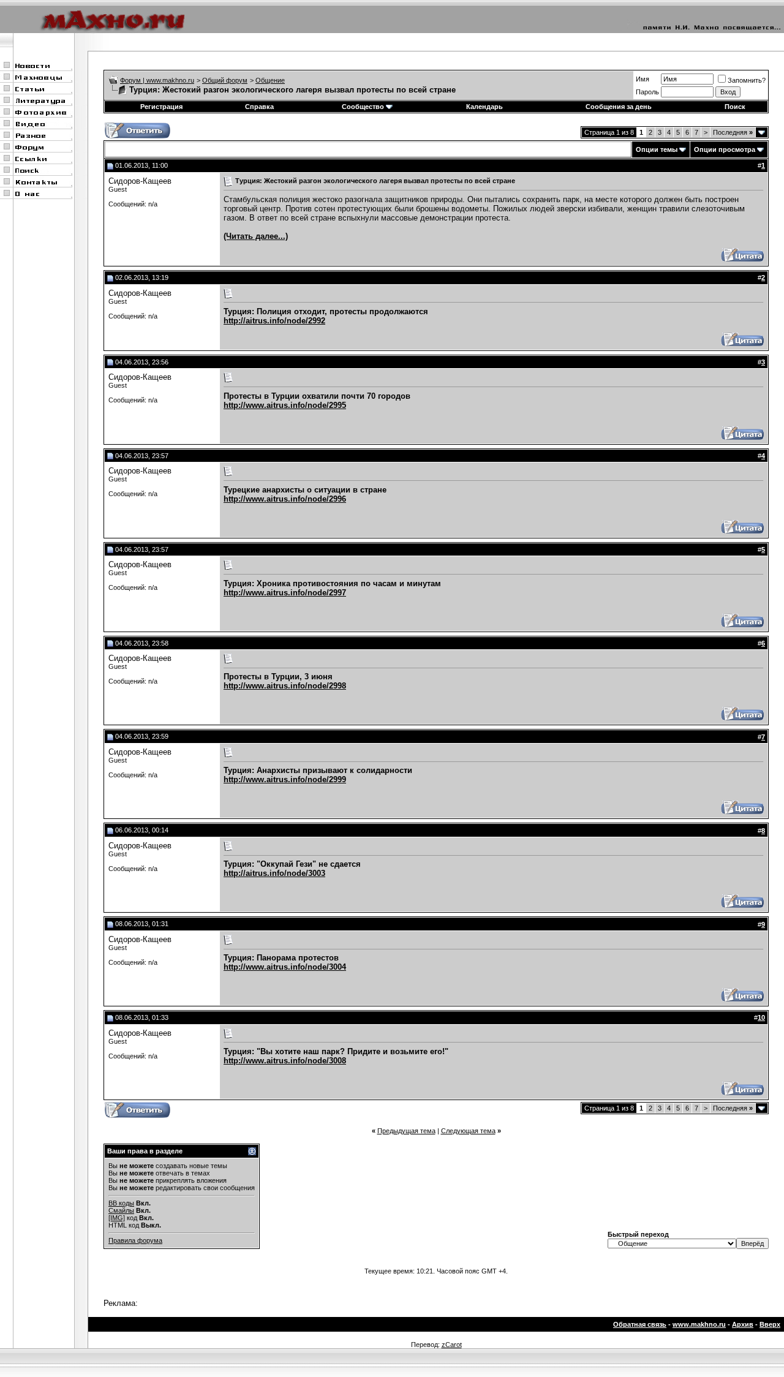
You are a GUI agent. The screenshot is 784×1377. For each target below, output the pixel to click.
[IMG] (116, 1217)
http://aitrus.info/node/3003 (274, 873)
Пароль (647, 92)
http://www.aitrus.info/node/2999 (285, 779)
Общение (270, 80)
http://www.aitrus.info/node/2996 (285, 499)
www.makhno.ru (699, 1324)
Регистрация (161, 106)
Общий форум (224, 80)
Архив (742, 1324)
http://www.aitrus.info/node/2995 (285, 405)
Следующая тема (468, 1130)
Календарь (484, 106)
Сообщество (363, 106)
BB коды (121, 1203)
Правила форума (135, 1240)
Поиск (735, 106)
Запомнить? (747, 80)
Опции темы (656, 149)
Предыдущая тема (406, 1130)
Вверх (770, 1324)
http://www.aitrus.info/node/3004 (285, 966)
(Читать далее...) (256, 236)
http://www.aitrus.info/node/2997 (285, 592)
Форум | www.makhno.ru (157, 80)
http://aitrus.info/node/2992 (274, 320)
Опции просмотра (724, 149)
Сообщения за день (619, 106)
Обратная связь (639, 1324)
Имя (642, 79)
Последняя (733, 132)
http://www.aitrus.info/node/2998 (285, 685)
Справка (259, 106)
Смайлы (121, 1210)
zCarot (452, 1344)
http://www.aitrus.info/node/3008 (285, 1060)
